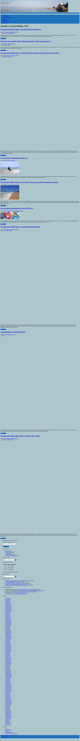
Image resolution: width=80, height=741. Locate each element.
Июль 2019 (8, 692)
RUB (11, 572)
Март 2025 (8, 617)
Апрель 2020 (8, 682)
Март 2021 (8, 669)
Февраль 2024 (8, 631)
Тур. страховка (6, 21)
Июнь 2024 (8, 627)
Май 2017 (8, 721)
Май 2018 (8, 708)
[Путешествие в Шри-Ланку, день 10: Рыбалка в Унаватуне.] (7, 33)
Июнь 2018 (8, 706)
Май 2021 (8, 667)
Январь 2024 (8, 632)
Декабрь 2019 (8, 686)
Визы (4, 18)
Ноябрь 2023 (8, 635)
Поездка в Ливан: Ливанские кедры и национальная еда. (28, 589)
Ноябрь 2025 (8, 608)
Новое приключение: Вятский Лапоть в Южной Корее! (17, 580)
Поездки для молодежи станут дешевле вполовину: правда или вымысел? (25, 41)
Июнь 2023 (8, 640)
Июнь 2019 (8, 693)
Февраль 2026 (8, 604)
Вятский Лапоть (9, 592)
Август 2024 (8, 625)
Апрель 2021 (8, 668)
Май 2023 (8, 641)
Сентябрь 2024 (9, 623)
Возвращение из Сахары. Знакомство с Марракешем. (17, 585)
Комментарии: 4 (15, 184)
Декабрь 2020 (8, 673)
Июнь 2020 (8, 679)
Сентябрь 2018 (9, 703)
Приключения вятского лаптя (6, 1)
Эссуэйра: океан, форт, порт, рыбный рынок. (15, 582)
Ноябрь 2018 (8, 701)
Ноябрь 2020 (8, 674)
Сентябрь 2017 (9, 716)
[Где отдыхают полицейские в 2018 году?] (9, 174)
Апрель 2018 (8, 709)
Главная (4, 15)
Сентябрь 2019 (9, 690)
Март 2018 (8, 710)
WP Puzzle (6, 737)
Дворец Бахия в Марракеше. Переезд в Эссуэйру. (16, 584)
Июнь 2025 (8, 613)
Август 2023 (8, 638)
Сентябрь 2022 (9, 649)
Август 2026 (8, 598)
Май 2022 (8, 654)
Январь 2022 (8, 658)
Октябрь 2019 (8, 688)
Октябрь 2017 (8, 715)
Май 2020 (8, 681)
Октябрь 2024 (8, 622)
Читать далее (3, 38)
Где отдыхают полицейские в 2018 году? (14, 158)
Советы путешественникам (11, 210)
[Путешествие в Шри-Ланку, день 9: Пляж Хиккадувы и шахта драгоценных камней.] (9, 199)
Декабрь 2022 (8, 647)
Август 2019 (8, 691)
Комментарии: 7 (15, 229)
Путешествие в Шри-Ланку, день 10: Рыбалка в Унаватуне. (20, 29)
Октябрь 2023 (8, 636)
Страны (4, 20)
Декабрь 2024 (8, 620)
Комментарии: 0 (12, 160)
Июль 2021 (8, 665)
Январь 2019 (8, 699)
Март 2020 (8, 683)
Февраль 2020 (8, 684)
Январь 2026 (8, 606)
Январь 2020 (8, 685)
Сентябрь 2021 (9, 663)
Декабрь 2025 (8, 607)
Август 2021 (8, 664)
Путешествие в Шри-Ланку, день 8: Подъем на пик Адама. (20, 227)
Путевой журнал (8, 32)
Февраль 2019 (8, 697)
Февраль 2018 (8, 711)
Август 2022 (8, 650)
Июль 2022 (8, 651)
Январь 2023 (8, 646)
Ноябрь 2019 (8, 687)
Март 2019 (8, 696)
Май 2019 (8, 694)
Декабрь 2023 (8, 634)
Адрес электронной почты (9, 542)
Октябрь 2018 (8, 702)
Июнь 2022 (8, 653)
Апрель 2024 (8, 629)
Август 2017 (8, 718)
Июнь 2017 (8, 720)
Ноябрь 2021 (8, 660)
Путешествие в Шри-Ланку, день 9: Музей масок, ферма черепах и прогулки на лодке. (29, 53)
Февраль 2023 (8, 645)
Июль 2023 (8, 639)
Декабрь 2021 (8, 659)
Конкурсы (8, 551)
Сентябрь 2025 (9, 610)
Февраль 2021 (8, 671)
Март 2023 (8, 644)
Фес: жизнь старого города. (22, 592)
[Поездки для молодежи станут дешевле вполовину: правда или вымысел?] (5, 44)
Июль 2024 (8, 626)
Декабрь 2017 (8, 713)
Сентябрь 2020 (9, 676)
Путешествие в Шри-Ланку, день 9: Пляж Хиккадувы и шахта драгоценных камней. (29, 182)
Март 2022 (8, 656)
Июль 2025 (8, 612)
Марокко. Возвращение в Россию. (13, 581)
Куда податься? (9, 552)
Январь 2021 (8, 672)
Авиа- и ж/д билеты (7, 17)
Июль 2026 (8, 599)
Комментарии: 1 (12, 43)
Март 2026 (8, 603)
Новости (7, 43)
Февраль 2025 (8, 618)
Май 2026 (8, 601)
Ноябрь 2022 (8, 648)
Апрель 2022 (8, 655)
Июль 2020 (8, 678)
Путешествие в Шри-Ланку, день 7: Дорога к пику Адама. (20, 436)
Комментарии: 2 (15, 32)
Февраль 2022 (8, 657)
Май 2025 (8, 614)
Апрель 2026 (8, 602)
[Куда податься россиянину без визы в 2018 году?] (9, 218)
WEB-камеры (6, 16)
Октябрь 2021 (8, 662)
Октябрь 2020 (8, 675)
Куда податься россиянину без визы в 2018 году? (16, 208)
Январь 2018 (8, 712)
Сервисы (5, 19)
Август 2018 (8, 704)
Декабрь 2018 (8, 700)
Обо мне (5, 23)
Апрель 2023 (8, 643)
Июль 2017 (8, 719)
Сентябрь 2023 (9, 637)
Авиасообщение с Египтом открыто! (12, 332)
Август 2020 (8, 677)
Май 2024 (8, 628)
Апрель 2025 (8, 616)
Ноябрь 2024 (8, 621)
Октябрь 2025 (8, 609)
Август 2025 (8, 611)
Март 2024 (8, 630)
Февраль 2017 (8, 724)
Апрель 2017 (8, 722)
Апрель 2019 (8, 695)
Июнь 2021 (8, 666)
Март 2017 (8, 723)
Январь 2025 (8, 619)
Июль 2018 (8, 705)
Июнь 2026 (8, 600)
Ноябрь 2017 (8, 714)
